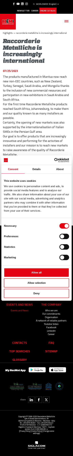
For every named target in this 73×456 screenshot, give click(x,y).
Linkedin (51, 330)
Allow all (36, 272)
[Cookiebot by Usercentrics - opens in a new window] (54, 160)
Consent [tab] (13, 169)
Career (34, 10)
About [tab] (60, 169)
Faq (51, 342)
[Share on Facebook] (39, 400)
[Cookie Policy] (36, 431)
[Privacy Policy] (25, 431)
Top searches (19, 351)
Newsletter (23, 10)
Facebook (51, 327)
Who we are (51, 310)
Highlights (8, 33)
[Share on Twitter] (46, 400)
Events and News (20, 310)
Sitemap (51, 351)
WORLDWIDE (46, 4)
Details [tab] (36, 169)
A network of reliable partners (51, 320)
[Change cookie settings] (43, 432)
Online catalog (48, 10)
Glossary (19, 359)
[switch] (64, 236)
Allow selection (37, 282)
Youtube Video (51, 324)
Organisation (51, 317)
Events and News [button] (19, 304)
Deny (36, 293)
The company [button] (51, 304)
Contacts (19, 342)
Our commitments (51, 313)
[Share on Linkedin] (31, 400)
